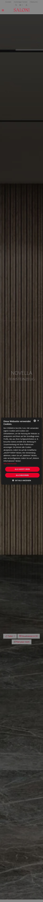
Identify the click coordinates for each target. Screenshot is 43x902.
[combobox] (35, 421)
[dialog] (21, 451)
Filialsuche (34, 2)
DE (20, 5)
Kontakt (8, 2)
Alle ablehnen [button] (22, 475)
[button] (21, 480)
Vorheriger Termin (20, 2)
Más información (10, 463)
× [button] (38, 421)
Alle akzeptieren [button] (22, 469)
